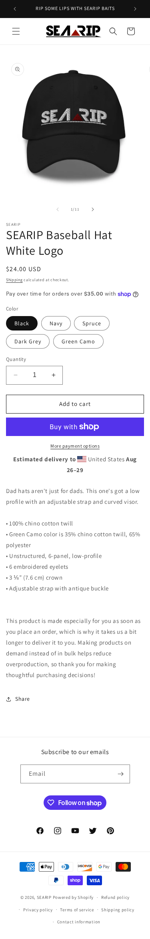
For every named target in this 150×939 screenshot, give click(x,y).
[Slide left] (57, 209)
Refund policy (115, 897)
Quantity (16, 359)
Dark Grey (27, 341)
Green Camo (78, 341)
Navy (56, 323)
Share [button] (22, 698)
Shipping (14, 279)
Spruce (91, 323)
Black (21, 323)
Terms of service (77, 910)
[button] (16, 31)
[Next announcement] (135, 9)
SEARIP (45, 897)
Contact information (78, 922)
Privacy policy (38, 910)
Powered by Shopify (73, 897)
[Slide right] (93, 209)
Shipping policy (117, 910)
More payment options (75, 446)
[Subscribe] (121, 774)
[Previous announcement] (15, 9)
